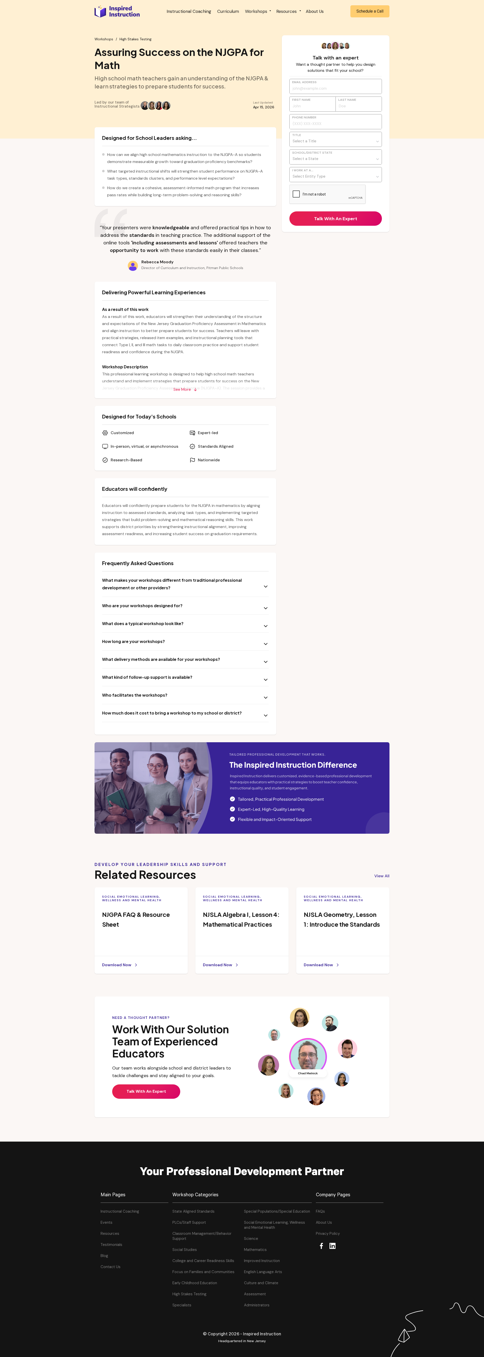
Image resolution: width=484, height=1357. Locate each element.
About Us (315, 11)
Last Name (347, 100)
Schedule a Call (369, 11)
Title (296, 135)
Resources (110, 1233)
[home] (117, 11)
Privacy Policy (328, 1233)
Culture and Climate (261, 1282)
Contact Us (110, 1266)
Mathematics (255, 1249)
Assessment (255, 1294)
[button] (257, 11)
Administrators (256, 1305)
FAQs (320, 1211)
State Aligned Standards (193, 1211)
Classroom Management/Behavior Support (201, 1236)
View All (381, 876)
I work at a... (302, 171)
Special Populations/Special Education (277, 1211)
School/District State (312, 153)
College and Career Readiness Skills (203, 1260)
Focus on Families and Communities (203, 1271)
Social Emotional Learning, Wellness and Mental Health (274, 1225)
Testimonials (111, 1244)
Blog (104, 1255)
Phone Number (304, 118)
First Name (301, 100)
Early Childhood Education (194, 1282)
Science (251, 1238)
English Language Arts (263, 1271)
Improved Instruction (262, 1260)
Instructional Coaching (189, 11)
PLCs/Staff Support (189, 1222)
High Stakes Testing (135, 39)
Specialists (181, 1305)
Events (106, 1222)
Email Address (304, 82)
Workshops (104, 39)
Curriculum (228, 11)
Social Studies (184, 1249)
